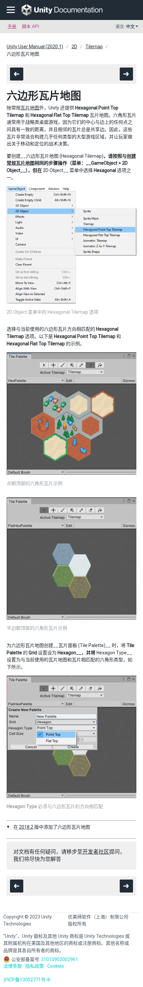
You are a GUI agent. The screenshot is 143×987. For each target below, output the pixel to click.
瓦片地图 (30, 107)
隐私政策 (34, 966)
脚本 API (30, 26)
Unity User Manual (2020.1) (35, 46)
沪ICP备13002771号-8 (26, 979)
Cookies (55, 966)
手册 (12, 26)
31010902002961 (59, 959)
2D (74, 46)
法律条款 (12, 966)
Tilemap (94, 46)
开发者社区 (95, 852)
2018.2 (26, 827)
